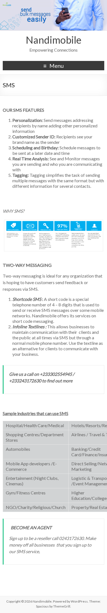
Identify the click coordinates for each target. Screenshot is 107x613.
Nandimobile (53, 40)
